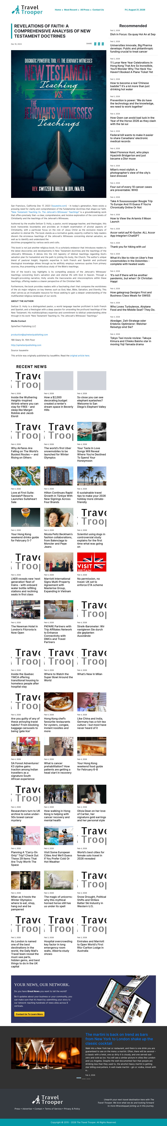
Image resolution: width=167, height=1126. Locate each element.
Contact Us (98, 9)
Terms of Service (53, 1108)
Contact (38, 1108)
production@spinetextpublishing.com (29, 334)
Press (17, 1108)
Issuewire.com (59, 205)
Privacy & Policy (72, 1108)
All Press (84, 9)
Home (58, 9)
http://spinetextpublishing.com (26, 345)
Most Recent (70, 9)
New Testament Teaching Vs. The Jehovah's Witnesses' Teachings (45, 212)
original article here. (80, 355)
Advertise (27, 1108)
